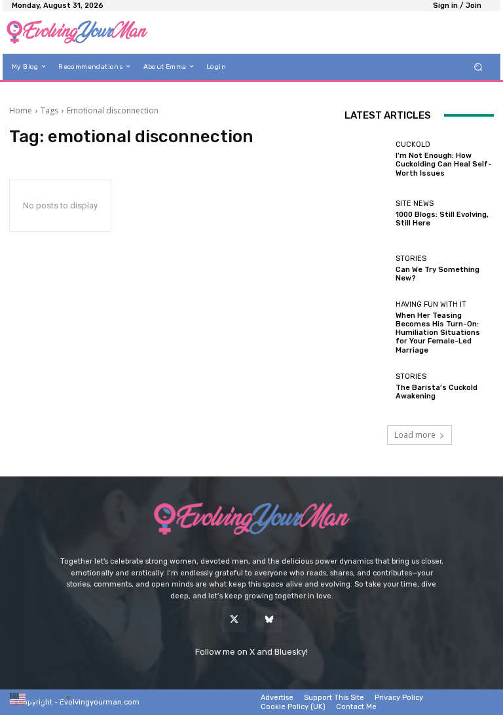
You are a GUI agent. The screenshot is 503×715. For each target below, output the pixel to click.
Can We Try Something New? (437, 273)
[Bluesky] (269, 619)
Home (20, 110)
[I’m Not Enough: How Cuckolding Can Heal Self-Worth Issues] (367, 159)
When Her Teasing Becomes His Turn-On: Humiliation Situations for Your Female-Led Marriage (438, 333)
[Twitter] (234, 619)
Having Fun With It (431, 304)
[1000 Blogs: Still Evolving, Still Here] (367, 213)
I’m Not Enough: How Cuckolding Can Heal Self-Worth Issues (444, 164)
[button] (478, 66)
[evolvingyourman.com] (77, 32)
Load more (415, 434)
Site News (415, 203)
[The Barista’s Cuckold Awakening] (367, 386)
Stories (411, 258)
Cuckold (413, 144)
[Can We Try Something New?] (367, 268)
